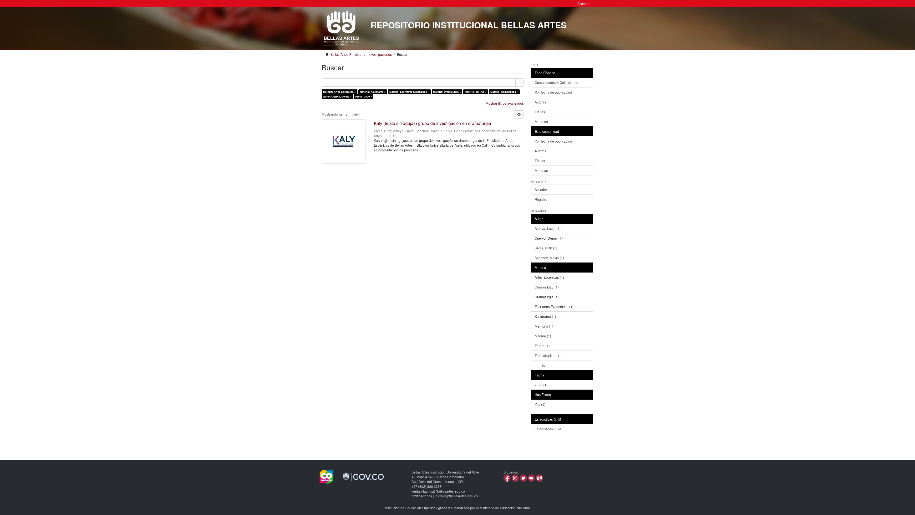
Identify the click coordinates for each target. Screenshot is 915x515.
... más (540, 365)
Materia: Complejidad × (504, 91)
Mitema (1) (543, 336)
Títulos (540, 111)
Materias (541, 121)
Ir (519, 82)
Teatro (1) (542, 345)
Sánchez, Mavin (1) (549, 257)
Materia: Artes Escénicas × (339, 91)
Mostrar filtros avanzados (505, 103)
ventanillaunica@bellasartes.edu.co (438, 491)
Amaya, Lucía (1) (548, 228)
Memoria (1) (544, 326)
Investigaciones (380, 54)
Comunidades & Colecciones (556, 82)
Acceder (541, 189)
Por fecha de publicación (553, 92)
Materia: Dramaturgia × (447, 91)
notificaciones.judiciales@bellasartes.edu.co (445, 496)
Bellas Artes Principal (346, 54)
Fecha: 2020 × (363, 96)
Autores (540, 102)
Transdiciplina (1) (548, 355)
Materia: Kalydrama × (373, 91)
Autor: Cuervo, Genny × (337, 96)
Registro (541, 199)
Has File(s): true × (476, 91)
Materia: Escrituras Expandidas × (409, 91)
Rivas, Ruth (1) (546, 248)
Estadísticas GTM (548, 429)
